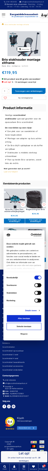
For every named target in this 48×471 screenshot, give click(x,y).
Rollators (6, 343)
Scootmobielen (8, 347)
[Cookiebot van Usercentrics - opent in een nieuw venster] (31, 185)
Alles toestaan (24, 269)
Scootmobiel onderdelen (12, 370)
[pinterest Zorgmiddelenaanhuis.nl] (13, 406)
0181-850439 (11, 2)
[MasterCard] (35, 447)
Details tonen (31, 261)
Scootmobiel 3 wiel (10, 354)
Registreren (7, 313)
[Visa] (42, 447)
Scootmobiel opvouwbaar (13, 351)
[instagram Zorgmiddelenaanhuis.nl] (9, 406)
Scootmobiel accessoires (12, 366)
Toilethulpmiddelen (10, 339)
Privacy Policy (8, 291)
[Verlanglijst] (45, 16)
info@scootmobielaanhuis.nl (33, 2)
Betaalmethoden (9, 295)
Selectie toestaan (24, 277)
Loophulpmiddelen (10, 335)
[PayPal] (42, 443)
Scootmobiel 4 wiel (10, 358)
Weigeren (24, 284)
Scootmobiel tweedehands (13, 362)
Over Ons (6, 299)
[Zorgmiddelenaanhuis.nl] (24, 15)
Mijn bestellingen (9, 317)
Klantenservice (8, 303)
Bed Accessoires (9, 328)
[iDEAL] (35, 443)
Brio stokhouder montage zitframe (17, 24)
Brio (8, 66)
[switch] (37, 235)
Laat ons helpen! (11, 172)
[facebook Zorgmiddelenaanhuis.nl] (4, 406)
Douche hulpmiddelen (11, 332)
